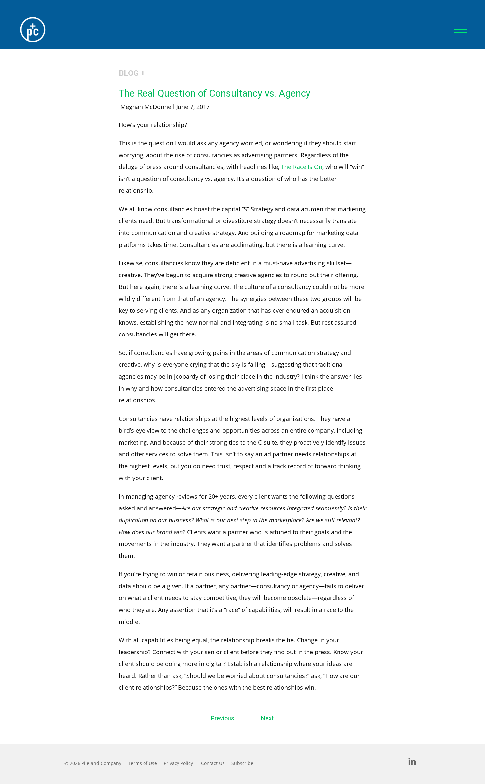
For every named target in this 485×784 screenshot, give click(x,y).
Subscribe (242, 763)
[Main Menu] (460, 29)
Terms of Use (142, 763)
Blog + (132, 73)
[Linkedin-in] (412, 762)
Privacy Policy (178, 763)
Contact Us (213, 763)
